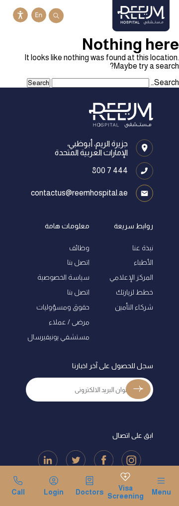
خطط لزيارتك (134, 292)
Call (18, 492)
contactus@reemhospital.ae (79, 193)
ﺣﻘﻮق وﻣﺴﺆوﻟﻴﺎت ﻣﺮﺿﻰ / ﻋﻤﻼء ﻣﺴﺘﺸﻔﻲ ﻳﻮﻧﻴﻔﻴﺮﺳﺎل (58, 322)
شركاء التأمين (134, 307)
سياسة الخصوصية (63, 277)
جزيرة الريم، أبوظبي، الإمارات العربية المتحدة (91, 148)
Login (54, 492)
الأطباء (143, 262)
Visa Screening (125, 492)
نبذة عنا (142, 248)
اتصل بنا (78, 262)
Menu (161, 492)
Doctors (89, 492)
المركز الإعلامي (131, 277)
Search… (165, 82)
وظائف (79, 248)
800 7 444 (110, 170)
